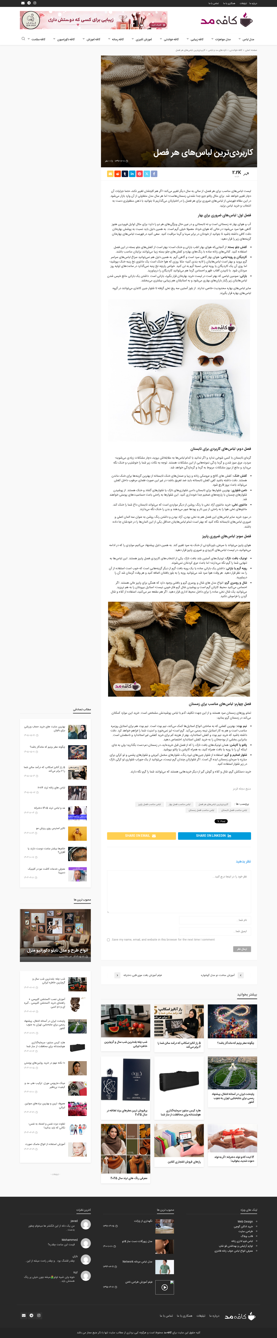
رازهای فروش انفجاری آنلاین (184, 1162)
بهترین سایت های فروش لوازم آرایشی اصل (61, 947)
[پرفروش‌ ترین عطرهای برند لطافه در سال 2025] (125, 1081)
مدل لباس (248, 39)
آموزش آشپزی (144, 39)
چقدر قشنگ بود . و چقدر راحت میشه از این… (50, 1261)
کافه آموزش (93, 39)
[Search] (23, 39)
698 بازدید (63, 957)
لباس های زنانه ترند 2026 (51, 788)
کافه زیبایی (197, 39)
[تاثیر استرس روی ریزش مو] (77, 834)
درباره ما (253, 3)
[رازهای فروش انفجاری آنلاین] (179, 1140)
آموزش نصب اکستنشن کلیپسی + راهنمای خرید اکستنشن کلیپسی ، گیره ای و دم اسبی (44, 1003)
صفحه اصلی (251, 50)
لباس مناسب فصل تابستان (234, 810)
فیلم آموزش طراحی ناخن (138, 1282)
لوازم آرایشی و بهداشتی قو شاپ (236, 1246)
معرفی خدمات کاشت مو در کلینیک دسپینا (46, 871)
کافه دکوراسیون (66, 39)
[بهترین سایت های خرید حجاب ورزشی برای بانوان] (77, 732)
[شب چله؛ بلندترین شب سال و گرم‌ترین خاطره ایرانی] (125, 1020)
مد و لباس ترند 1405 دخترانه (49, 808)
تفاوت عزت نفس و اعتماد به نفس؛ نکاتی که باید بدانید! (46, 1125)
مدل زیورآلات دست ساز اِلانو (137, 1241)
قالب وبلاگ (247, 1236)
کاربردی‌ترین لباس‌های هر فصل (213, 804)
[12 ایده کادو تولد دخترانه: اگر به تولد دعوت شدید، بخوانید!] (232, 1138)
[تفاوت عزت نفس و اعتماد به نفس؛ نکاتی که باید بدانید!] (77, 1129)
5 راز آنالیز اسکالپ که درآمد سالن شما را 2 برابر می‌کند (179, 1045)
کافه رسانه (118, 39)
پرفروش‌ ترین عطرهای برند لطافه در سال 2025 (127, 1113)
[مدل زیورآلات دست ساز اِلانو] (164, 1247)
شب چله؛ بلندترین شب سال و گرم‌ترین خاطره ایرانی (125, 1044)
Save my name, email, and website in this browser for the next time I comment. (163, 940)
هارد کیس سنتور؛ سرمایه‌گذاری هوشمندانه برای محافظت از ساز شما (181, 1113)
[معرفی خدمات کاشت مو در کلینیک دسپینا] (77, 874)
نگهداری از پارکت (143, 1221)
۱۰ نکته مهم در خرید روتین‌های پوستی (44, 1063)
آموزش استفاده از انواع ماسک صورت (45, 1144)
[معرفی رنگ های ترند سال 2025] (125, 1148)
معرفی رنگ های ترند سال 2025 (129, 1179)
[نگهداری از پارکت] (164, 1226)
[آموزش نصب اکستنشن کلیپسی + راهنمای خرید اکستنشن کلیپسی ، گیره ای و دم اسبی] (77, 1005)
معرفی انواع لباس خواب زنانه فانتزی (234, 1251)
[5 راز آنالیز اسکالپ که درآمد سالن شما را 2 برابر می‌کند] (179, 1021)
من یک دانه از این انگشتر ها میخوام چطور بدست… (51, 1228)
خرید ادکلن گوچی (243, 1226)
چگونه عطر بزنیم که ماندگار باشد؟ (235, 1043)
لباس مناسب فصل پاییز (149, 804)
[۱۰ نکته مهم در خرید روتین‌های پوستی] (77, 1068)
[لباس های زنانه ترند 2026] (77, 793)
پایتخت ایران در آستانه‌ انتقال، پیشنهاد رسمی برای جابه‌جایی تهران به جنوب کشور (233, 1098)
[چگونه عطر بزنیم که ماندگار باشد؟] (232, 1021)
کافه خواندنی (171, 39)
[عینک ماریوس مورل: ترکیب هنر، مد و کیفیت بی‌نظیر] (77, 1088)
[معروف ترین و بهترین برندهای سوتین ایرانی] (77, 1109)
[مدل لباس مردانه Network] (164, 1267)
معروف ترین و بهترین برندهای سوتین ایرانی (45, 1105)
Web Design (245, 1221)
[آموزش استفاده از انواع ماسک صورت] (77, 1149)
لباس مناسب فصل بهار (179, 804)
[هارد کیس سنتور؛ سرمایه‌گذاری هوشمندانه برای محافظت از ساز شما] (179, 1081)
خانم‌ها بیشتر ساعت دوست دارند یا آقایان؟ (46, 850)
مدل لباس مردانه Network (137, 1262)
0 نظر (107, 161)
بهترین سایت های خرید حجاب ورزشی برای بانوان (44, 728)
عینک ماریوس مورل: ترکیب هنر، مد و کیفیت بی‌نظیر (45, 1085)
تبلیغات (243, 3)
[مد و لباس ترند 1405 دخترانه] (77, 813)
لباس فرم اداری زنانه (242, 1241)
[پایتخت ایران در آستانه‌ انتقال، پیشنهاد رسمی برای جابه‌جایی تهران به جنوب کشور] (232, 1072)
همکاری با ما (229, 3)
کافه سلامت (38, 39)
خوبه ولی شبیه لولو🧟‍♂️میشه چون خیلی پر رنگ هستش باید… (49, 1279)
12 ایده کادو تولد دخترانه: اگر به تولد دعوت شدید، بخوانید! (234, 1159)
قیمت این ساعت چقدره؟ (61, 1244)
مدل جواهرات (223, 39)
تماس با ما (214, 3)
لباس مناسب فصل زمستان (201, 810)
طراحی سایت (245, 1231)
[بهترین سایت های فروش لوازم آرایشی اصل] (55, 935)
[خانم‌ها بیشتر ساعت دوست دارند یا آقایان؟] (77, 854)
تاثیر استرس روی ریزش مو (50, 828)
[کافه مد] (226, 19)
